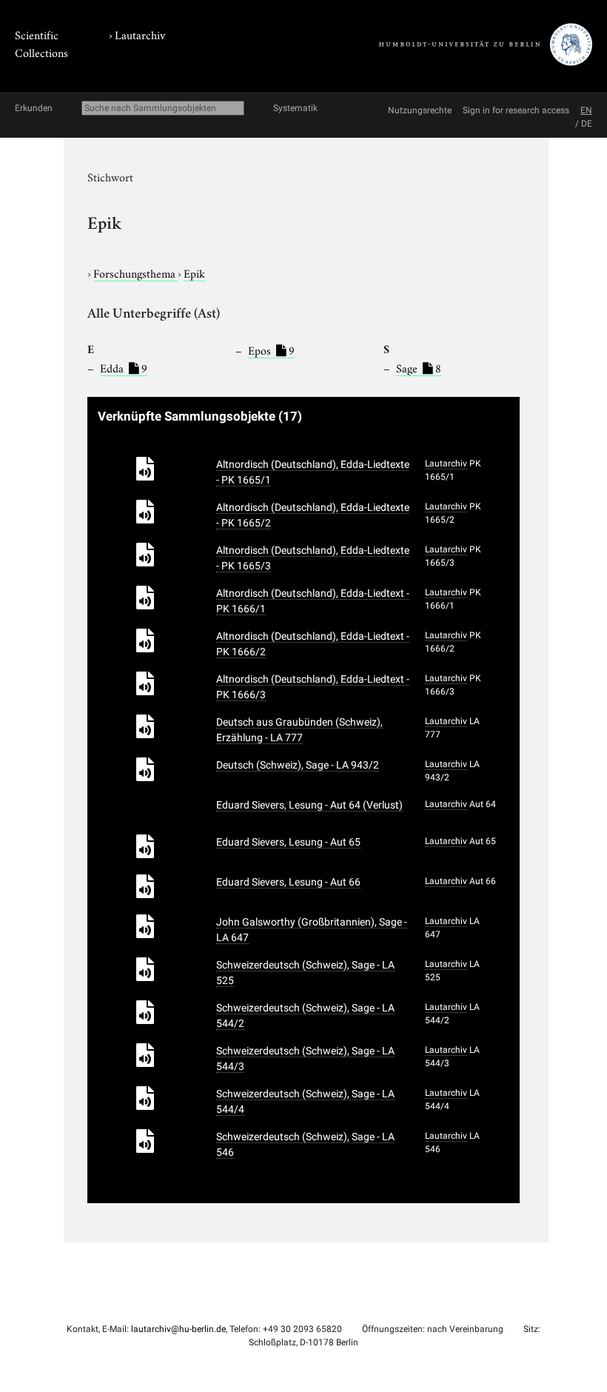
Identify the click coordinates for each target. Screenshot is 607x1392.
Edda (123, 367)
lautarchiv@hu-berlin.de (178, 1329)
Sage (418, 367)
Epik (194, 272)
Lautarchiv (140, 34)
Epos (271, 349)
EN (586, 110)
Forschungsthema (135, 272)
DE (586, 123)
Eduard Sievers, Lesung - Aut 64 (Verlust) (309, 805)
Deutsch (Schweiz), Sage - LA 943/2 (297, 765)
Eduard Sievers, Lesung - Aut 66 (288, 882)
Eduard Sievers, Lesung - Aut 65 (288, 842)
